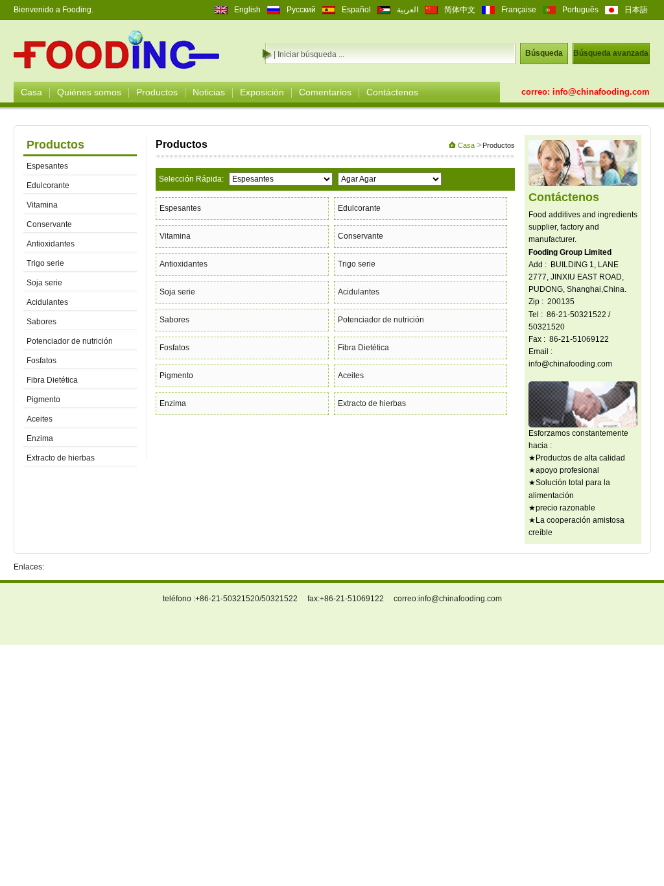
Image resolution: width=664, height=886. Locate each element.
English (247, 9)
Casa (31, 92)
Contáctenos (392, 92)
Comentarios (325, 92)
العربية (407, 9)
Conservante (49, 224)
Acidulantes (47, 302)
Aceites (40, 419)
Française (518, 9)
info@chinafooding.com (601, 92)
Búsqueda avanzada (610, 53)
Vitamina (42, 205)
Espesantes (47, 166)
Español (356, 9)
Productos (157, 92)
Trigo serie (45, 263)
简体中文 (459, 9)
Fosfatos (41, 360)
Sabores (41, 321)
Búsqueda (544, 53)
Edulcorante (48, 185)
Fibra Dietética (52, 380)
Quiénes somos (89, 92)
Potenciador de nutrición (70, 341)
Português (580, 9)
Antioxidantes (51, 243)
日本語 (636, 9)
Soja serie (44, 282)
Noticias (209, 92)
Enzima (40, 438)
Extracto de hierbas (61, 457)
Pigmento (43, 399)
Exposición (262, 92)
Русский (301, 9)
